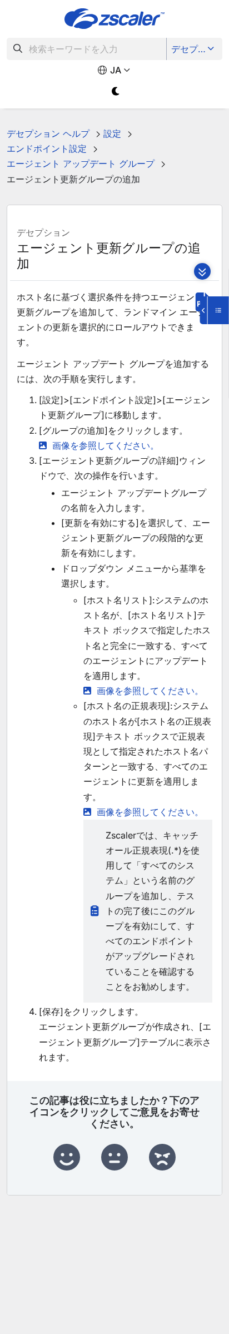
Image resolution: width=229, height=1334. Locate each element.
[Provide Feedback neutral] (114, 1158)
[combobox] (87, 49)
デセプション (195, 48)
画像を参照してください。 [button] (105, 445)
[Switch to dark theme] (116, 91)
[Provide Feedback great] (67, 1158)
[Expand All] (202, 271)
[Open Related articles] (214, 310)
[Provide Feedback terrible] (162, 1158)
